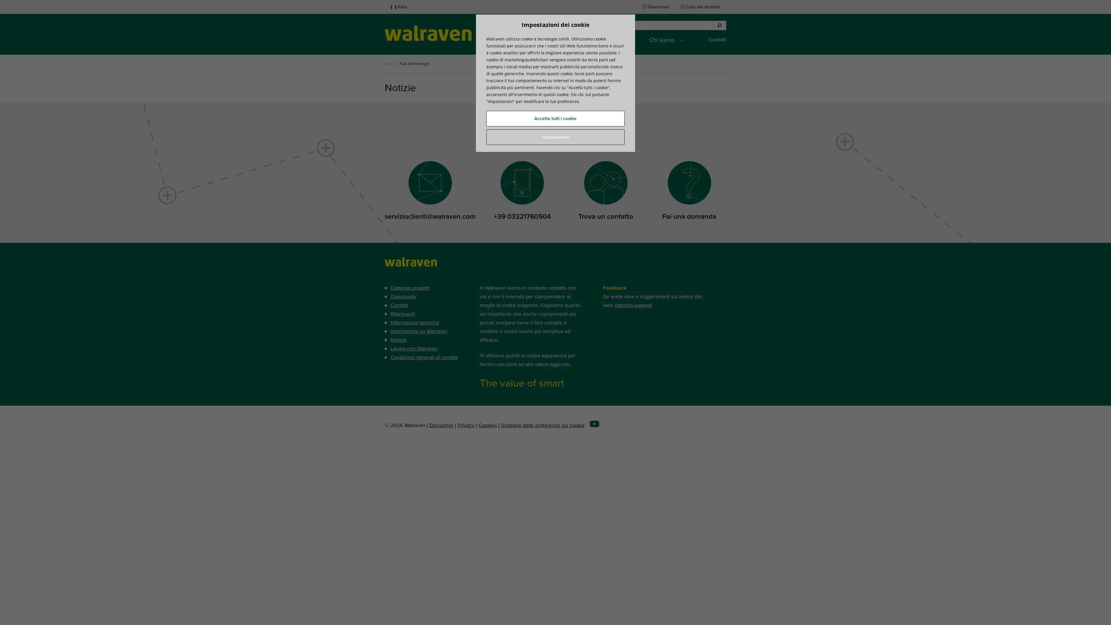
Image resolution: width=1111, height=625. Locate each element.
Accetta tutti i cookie (555, 119)
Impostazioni (555, 137)
